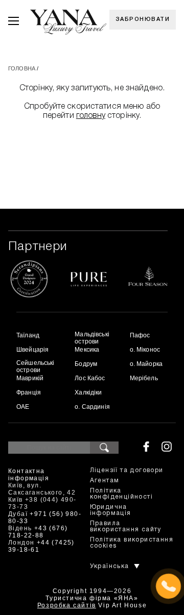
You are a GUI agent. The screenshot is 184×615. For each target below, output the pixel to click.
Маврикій (29, 378)
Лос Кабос (90, 378)
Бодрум (86, 363)
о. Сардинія (92, 406)
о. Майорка (146, 363)
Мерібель (144, 378)
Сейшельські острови (35, 366)
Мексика (87, 349)
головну (90, 115)
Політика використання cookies (131, 543)
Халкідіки (88, 392)
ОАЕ (22, 406)
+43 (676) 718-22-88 (37, 532)
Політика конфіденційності (121, 494)
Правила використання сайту (126, 526)
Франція (28, 392)
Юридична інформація (110, 510)
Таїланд (27, 335)
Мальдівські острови (92, 338)
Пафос (140, 335)
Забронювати (143, 19)
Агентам (105, 480)
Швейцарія (32, 349)
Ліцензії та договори (127, 470)
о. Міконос (145, 349)
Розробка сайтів (66, 605)
